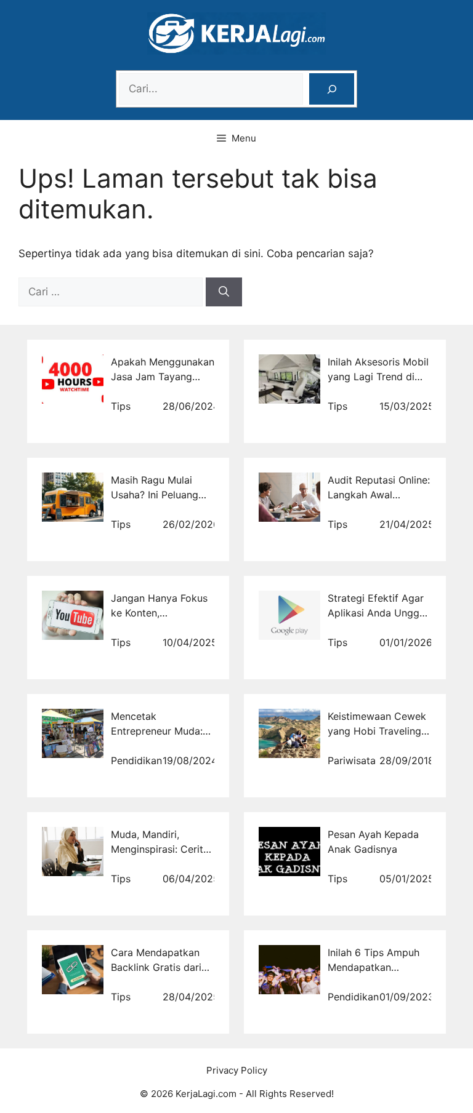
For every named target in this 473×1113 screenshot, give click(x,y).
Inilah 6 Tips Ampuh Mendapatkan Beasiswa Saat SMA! (375, 967)
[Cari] (224, 292)
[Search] (331, 89)
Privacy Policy (236, 1070)
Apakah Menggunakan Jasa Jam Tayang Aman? (162, 376)
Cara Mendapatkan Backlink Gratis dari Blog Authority (156, 967)
